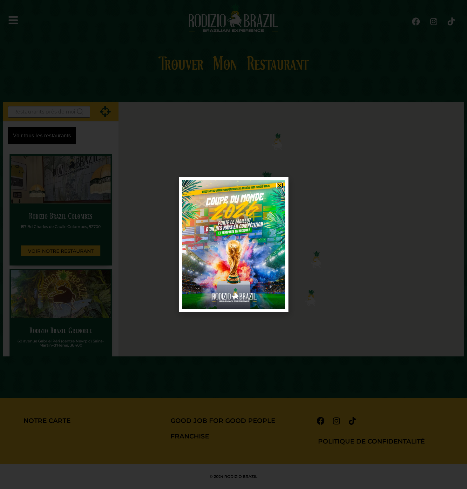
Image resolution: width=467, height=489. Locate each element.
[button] (279, 185)
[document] (233, 244)
